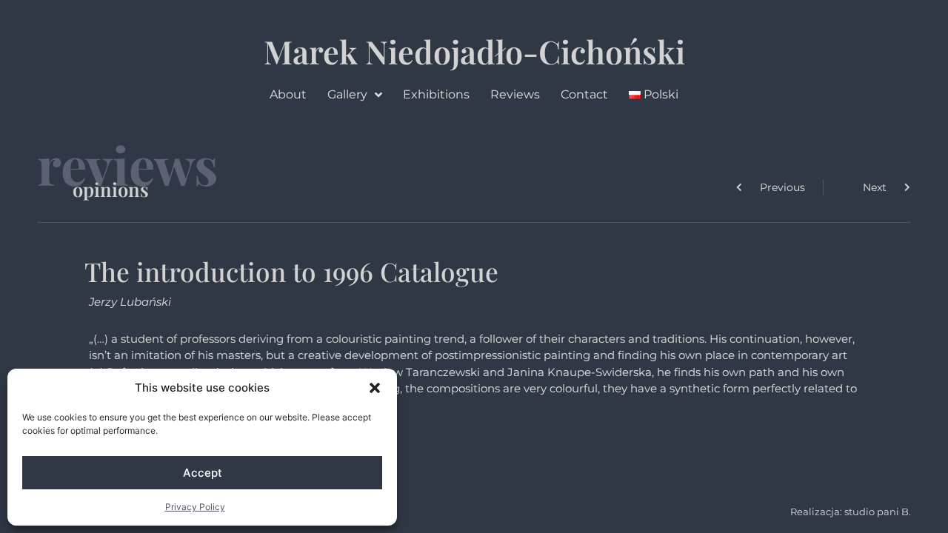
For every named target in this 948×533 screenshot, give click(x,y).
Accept (202, 473)
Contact (584, 94)
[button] (374, 388)
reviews (127, 164)
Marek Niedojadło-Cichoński (474, 51)
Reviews (515, 94)
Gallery (347, 94)
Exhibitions (436, 94)
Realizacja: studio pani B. (850, 511)
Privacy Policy (195, 506)
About (288, 94)
